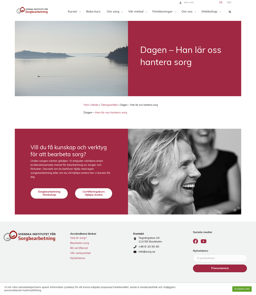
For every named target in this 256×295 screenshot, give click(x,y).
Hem (86, 105)
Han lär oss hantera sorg (111, 112)
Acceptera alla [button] (242, 289)
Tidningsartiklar (109, 105)
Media (94, 105)
